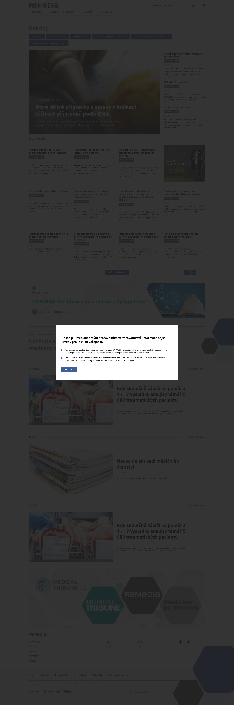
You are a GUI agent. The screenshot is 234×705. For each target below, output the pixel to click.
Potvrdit (69, 369)
